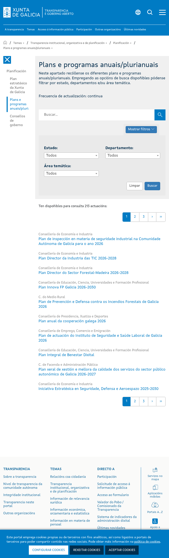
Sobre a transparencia (19, 477)
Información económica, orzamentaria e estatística (69, 511)
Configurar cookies (48, 550)
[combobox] (71, 155)
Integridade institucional (21, 495)
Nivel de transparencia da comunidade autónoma (22, 486)
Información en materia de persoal (70, 522)
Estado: (51, 148)
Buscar (152, 186)
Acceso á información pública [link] (55, 29)
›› (161, 217)
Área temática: (57, 166)
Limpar (134, 186)
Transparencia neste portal (18, 504)
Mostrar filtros (139, 129)
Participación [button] (84, 29)
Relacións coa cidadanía (68, 477)
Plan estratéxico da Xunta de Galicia (18, 85)
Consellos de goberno (17, 121)
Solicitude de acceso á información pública (113, 486)
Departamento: (119, 148)
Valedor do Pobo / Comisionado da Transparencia (110, 506)
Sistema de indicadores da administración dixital (117, 519)
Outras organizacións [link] (108, 29)
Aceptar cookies (122, 550)
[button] (162, 12)
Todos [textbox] (51, 156)
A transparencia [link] (14, 29)
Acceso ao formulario (113, 495)
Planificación (121, 43)
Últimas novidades (111, 528)
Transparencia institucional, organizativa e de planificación (67, 43)
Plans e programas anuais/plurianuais (27, 48)
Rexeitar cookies (86, 550)
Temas (17, 43)
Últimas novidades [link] (135, 29)
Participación (107, 477)
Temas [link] (31, 29)
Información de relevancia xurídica (69, 500)
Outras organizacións (19, 513)
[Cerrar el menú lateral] (7, 60)
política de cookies (147, 541)
